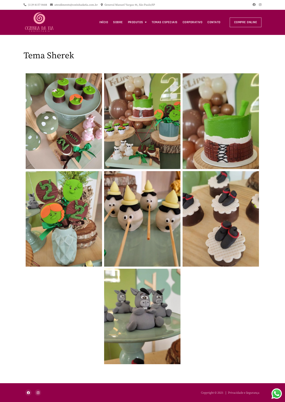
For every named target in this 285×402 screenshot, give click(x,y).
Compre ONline (245, 22)
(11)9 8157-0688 (37, 4)
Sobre (118, 22)
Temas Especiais (165, 22)
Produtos (135, 22)
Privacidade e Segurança (243, 393)
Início (103, 22)
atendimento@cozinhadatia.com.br (76, 4)
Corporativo (193, 22)
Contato (214, 22)
